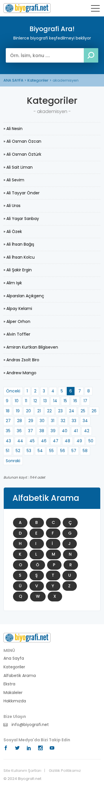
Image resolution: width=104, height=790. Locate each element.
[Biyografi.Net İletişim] (27, 637)
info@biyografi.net (29, 724)
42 (86, 431)
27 (8, 421)
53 (29, 451)
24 (71, 411)
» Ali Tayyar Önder (21, 193)
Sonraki (13, 461)
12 (35, 401)
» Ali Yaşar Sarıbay (21, 218)
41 (76, 431)
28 (19, 421)
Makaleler (13, 692)
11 (26, 401)
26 (94, 411)
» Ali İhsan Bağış (18, 244)
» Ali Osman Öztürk (22, 154)
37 (30, 431)
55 (51, 451)
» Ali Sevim (13, 180)
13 (45, 401)
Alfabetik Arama (19, 675)
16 (75, 401)
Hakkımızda (14, 701)
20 (28, 411)
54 (40, 451)
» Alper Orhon (16, 321)
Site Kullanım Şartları (22, 770)
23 (60, 411)
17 (85, 401)
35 (8, 431)
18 (8, 411)
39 (53, 431)
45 (32, 441)
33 (74, 421)
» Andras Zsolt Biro (21, 360)
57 (73, 451)
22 (49, 411)
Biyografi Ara (27, 8)
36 (19, 431)
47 (55, 441)
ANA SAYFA (13, 80)
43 (8, 441)
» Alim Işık (12, 283)
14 (55, 401)
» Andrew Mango (19, 373)
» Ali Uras (12, 205)
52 (18, 451)
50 (90, 441)
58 (85, 451)
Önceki (13, 391)
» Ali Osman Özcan (22, 141)
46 (44, 441)
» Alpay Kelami (17, 308)
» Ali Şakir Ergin (17, 270)
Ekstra (9, 684)
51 (7, 451)
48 (67, 441)
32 (63, 421)
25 (83, 411)
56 (62, 451)
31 (52, 421)
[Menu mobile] (95, 9)
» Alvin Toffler (16, 334)
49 (79, 441)
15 (65, 401)
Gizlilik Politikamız (65, 770)
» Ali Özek (12, 231)
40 (64, 431)
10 (16, 401)
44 (20, 441)
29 (30, 421)
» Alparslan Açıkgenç (23, 296)
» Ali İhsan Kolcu (19, 257)
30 (42, 421)
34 (85, 421)
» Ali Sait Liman (18, 167)
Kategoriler (38, 80)
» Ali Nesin (13, 128)
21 (39, 411)
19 (18, 411)
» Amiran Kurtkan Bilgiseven (30, 347)
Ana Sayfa (13, 658)
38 (41, 431)
